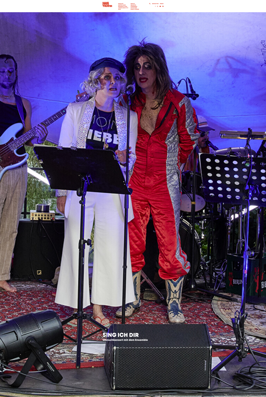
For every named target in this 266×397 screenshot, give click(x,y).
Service (133, 3)
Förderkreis (134, 6)
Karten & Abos (122, 5)
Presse (161, 3)
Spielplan (120, 3)
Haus (119, 9)
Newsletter (155, 3)
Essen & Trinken (135, 9)
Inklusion (133, 5)
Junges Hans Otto (123, 7)
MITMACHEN (134, 7)
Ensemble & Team (122, 6)
